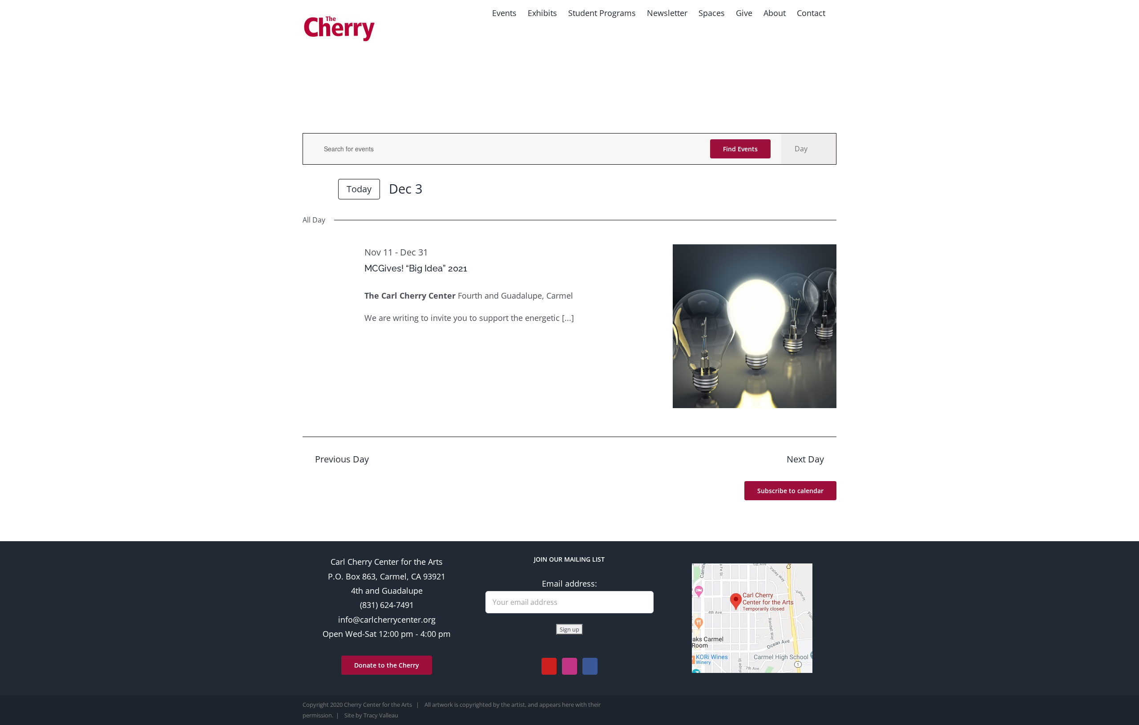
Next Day (805, 459)
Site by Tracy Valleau (371, 715)
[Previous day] (308, 190)
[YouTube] (549, 666)
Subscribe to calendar (790, 490)
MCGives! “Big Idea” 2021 (415, 268)
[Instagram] (569, 666)
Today (359, 188)
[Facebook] (590, 666)
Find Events (740, 149)
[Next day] (324, 190)
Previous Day (342, 459)
